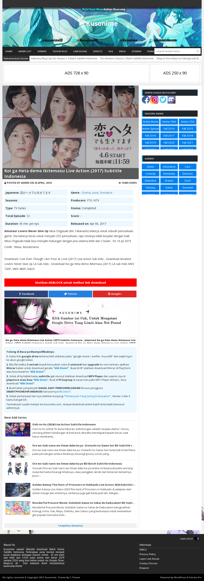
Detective (150, 180)
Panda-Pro (195, 577)
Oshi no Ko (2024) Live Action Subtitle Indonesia (64, 424)
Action (150, 166)
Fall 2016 (150, 135)
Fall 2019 (150, 142)
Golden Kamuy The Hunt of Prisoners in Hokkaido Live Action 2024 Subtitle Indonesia (89, 484)
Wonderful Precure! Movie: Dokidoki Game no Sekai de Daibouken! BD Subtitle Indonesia (91, 503)
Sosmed (136, 51)
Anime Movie (150, 121)
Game (169, 187)
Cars (187, 166)
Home (8, 51)
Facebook (27, 294)
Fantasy (150, 187)
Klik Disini (37, 371)
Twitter (72, 294)
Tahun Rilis (59, 51)
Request (144, 568)
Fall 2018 (187, 135)
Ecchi (188, 180)
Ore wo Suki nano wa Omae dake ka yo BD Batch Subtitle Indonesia (77, 463)
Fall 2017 (169, 135)
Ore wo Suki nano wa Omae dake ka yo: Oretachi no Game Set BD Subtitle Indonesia (88, 445)
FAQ (110, 51)
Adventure (169, 166)
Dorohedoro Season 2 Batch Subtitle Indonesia (126, 58)
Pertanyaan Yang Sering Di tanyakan (87, 396)
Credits (97, 51)
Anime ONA (169, 121)
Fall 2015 (187, 128)
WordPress (180, 577)
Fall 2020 (169, 142)
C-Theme (75, 577)
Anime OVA (187, 121)
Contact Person (148, 563)
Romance (106, 192)
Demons (187, 173)
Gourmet (187, 187)
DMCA (122, 51)
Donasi (151, 51)
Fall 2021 (187, 142)
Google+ (116, 294)
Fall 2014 (169, 128)
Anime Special (150, 128)
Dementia (169, 173)
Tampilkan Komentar (70, 525)
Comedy (150, 173)
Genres (41, 51)
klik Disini (61, 368)
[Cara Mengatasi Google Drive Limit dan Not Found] (70, 333)
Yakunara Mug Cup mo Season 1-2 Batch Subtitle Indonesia (64, 58)
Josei (95, 192)
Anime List (24, 51)
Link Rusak (80, 51)
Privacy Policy (147, 554)
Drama (86, 192)
